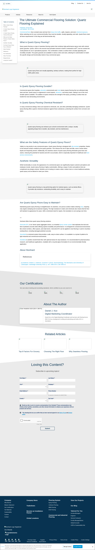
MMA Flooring (52, 507)
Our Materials (8, 509)
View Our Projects (77, 500)
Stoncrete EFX (24, 224)
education (43, 90)
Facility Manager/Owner (77, 520)
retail (59, 90)
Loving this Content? (7, 60)
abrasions (59, 92)
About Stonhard (6, 49)
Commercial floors (25, 32)
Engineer (73, 515)
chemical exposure (82, 32)
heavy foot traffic (56, 32)
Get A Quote (53, 14)
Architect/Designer (75, 513)
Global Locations (33, 518)
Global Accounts (75, 523)
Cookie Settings (85, 539)
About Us (40, 14)
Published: (26, 27)
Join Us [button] (89, 3)
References (5, 51)
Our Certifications (7, 53)
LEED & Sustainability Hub (78, 525)
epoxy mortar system (66, 224)
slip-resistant (75, 146)
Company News (32, 500)
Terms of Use (63, 539)
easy (81, 206)
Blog (72, 3)
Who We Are (7, 502)
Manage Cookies (67, 546)
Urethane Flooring (53, 505)
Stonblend (23, 240)
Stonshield (23, 234)
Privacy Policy (53, 539)
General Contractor (76, 518)
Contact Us (80, 3)
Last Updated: (27, 29)
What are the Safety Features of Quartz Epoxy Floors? (9, 39)
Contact (6, 517)
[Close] (92, 546)
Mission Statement (9, 505)
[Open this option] (91, 9)
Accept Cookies (77, 546)
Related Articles (6, 58)
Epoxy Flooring (53, 502)
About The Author (7, 55)
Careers (6, 514)
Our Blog (74, 506)
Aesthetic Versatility (7, 42)
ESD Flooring (52, 509)
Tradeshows (31, 506)
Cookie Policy (74, 539)
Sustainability (8, 512)
